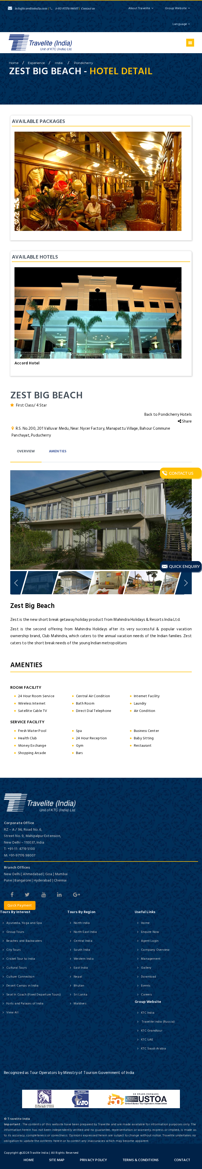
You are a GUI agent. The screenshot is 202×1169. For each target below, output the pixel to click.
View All (12, 1012)
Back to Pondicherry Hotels (168, 414)
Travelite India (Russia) (158, 1021)
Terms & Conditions (141, 1160)
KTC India (147, 1012)
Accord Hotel (26, 363)
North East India (85, 931)
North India (82, 922)
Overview (26, 451)
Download (148, 976)
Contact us (88, 8)
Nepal (78, 976)
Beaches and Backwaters (24, 940)
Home (145, 922)
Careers (146, 994)
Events (145, 985)
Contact (182, 1160)
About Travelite (139, 8)
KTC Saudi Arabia (153, 1048)
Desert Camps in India (22, 985)
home (13, 63)
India (59, 63)
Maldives (80, 1003)
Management (150, 958)
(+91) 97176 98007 (66, 8)
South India (82, 949)
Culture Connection (20, 976)
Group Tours (15, 931)
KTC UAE (147, 1039)
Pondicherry (83, 63)
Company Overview (155, 949)
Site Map (57, 1160)
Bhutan (79, 985)
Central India (83, 940)
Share (186, 421)
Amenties (58, 451)
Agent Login (150, 940)
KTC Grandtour (151, 1030)
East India (81, 967)
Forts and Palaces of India (24, 1003)
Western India (84, 958)
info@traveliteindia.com (31, 8)
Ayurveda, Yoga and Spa (24, 922)
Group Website (176, 8)
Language (180, 24)
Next (185, 519)
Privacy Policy (93, 1160)
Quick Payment (19, 905)
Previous (17, 519)
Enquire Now (150, 931)
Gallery (146, 967)
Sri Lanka (80, 994)
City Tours (13, 949)
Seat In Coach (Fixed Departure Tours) (33, 994)
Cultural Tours (16, 967)
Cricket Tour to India (20, 958)
